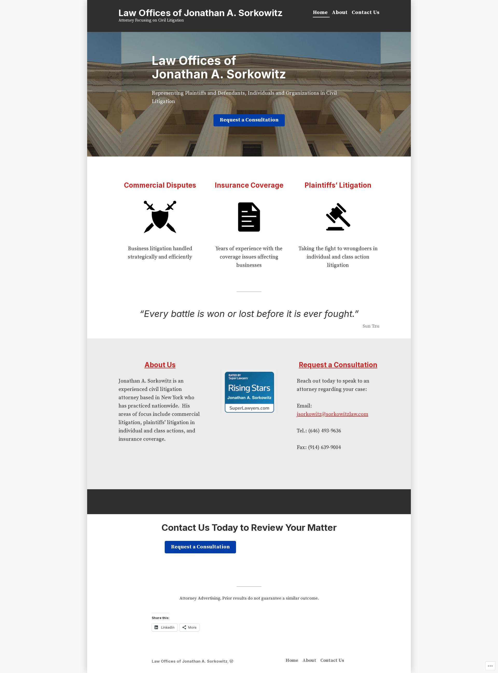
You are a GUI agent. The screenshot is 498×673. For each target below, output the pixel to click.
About (340, 12)
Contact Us (365, 12)
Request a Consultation (249, 120)
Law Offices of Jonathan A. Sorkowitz (201, 12)
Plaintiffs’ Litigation (338, 185)
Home (320, 12)
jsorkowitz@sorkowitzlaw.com (332, 414)
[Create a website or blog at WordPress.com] (231, 661)
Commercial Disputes (160, 185)
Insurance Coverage (249, 185)
